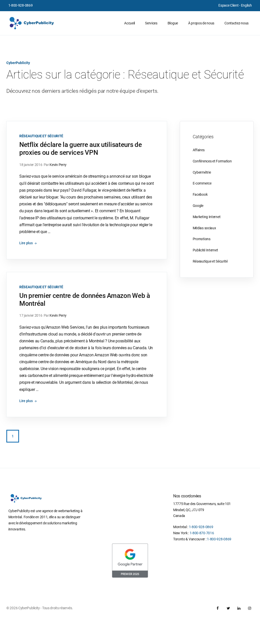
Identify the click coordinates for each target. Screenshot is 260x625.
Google (198, 206)
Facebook (200, 194)
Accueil (129, 23)
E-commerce (202, 183)
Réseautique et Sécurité (41, 136)
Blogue (173, 23)
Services (151, 23)
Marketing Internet (207, 217)
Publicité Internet (205, 250)
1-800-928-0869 (20, 5)
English (246, 5)
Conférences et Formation (212, 161)
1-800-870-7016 (202, 533)
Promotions (201, 239)
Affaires (199, 150)
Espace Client (228, 5)
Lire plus (26, 243)
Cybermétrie (202, 172)
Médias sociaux (204, 228)
